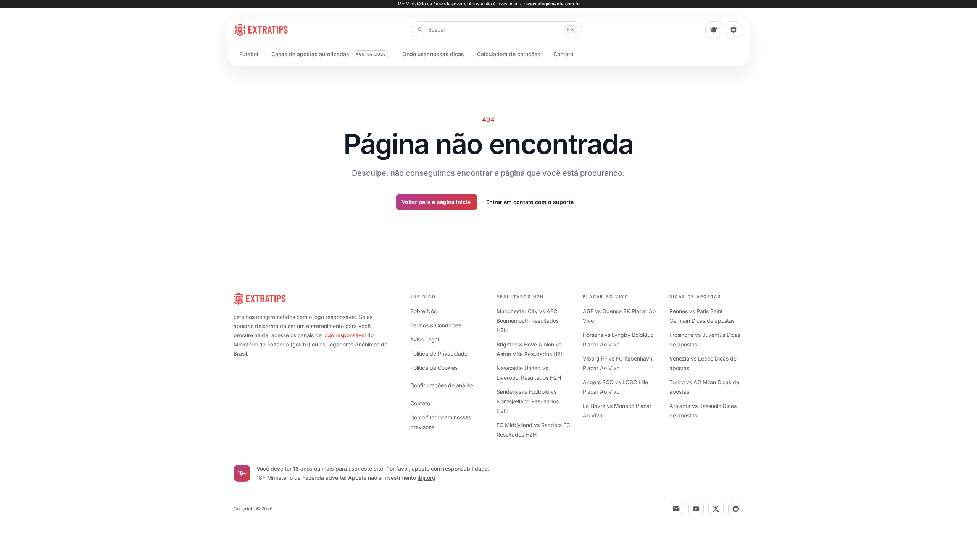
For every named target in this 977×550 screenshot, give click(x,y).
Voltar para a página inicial (436, 202)
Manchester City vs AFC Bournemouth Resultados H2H (528, 320)
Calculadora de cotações (508, 54)
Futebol (248, 54)
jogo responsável (344, 335)
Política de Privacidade (439, 353)
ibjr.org (426, 477)
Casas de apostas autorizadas (328, 54)
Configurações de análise (441, 385)
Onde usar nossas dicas (433, 54)
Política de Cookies (434, 367)
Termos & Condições (435, 325)
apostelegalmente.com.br (553, 3)
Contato (563, 54)
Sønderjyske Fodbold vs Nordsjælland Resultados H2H (528, 401)
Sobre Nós (423, 311)
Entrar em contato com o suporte (533, 202)
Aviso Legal (424, 339)
